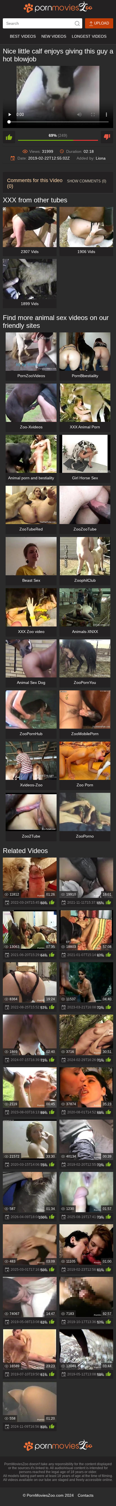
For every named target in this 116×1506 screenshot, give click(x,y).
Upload (101, 23)
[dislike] (107, 137)
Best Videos (23, 36)
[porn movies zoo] (58, 7)
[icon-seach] (77, 23)
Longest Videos (89, 36)
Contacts (85, 1495)
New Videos (53, 36)
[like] (9, 137)
